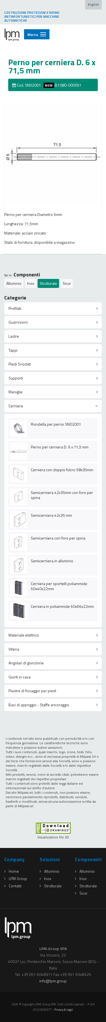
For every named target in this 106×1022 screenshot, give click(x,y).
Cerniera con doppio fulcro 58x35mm (62, 470)
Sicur (67, 283)
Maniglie (15, 392)
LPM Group (18, 878)
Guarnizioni (18, 322)
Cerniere (15, 406)
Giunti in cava (19, 677)
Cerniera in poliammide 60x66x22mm (62, 606)
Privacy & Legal (63, 1009)
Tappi (13, 350)
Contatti (15, 886)
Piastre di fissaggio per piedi (32, 691)
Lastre (13, 336)
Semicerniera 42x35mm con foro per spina (62, 494)
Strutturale (48, 283)
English (93, 4)
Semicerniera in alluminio (52, 561)
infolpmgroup (53, 981)
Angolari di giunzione (26, 663)
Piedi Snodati (19, 364)
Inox (30, 283)
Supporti (15, 378)
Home (14, 871)
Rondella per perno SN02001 (56, 424)
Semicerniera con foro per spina (58, 538)
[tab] (53, 308)
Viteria (13, 649)
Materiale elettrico (23, 635)
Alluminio (13, 283)
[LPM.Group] (12, 34)
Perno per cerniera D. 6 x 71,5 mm (59, 447)
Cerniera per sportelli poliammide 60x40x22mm (59, 586)
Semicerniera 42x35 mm (51, 515)
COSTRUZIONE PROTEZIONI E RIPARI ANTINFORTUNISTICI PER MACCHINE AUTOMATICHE (31, 16)
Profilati (14, 308)
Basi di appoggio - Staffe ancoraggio (38, 705)
